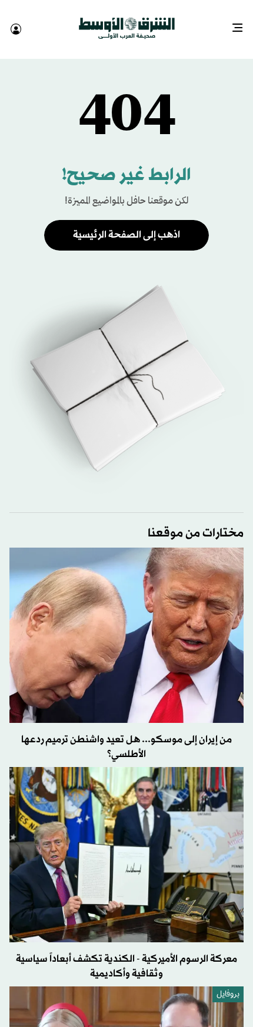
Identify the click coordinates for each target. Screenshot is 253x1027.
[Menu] (242, 23)
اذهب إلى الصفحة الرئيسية (126, 224)
